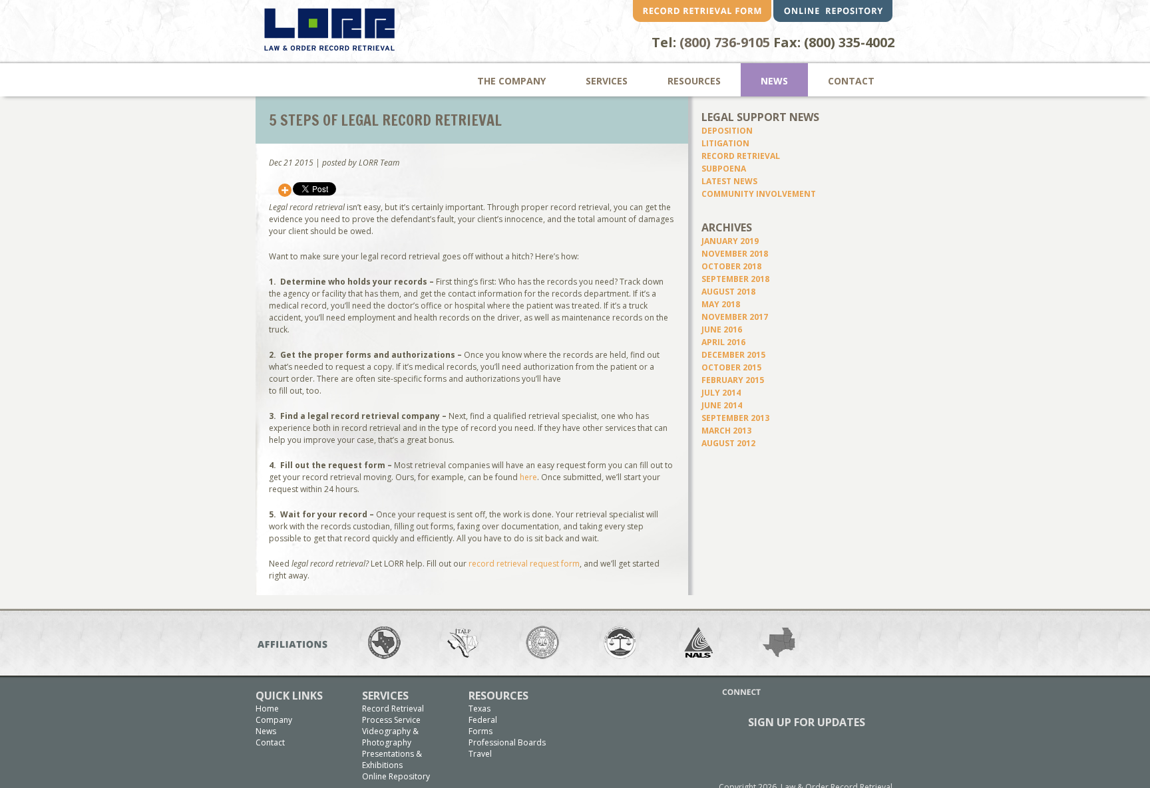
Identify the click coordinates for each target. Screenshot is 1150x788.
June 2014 (721, 405)
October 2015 (731, 367)
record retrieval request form (524, 563)
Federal (483, 719)
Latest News (729, 181)
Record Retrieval (740, 156)
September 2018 (735, 279)
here (528, 477)
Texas (479, 708)
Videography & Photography (390, 736)
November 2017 (734, 317)
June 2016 (721, 329)
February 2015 (732, 380)
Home (267, 708)
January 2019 (730, 241)
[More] (284, 190)
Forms (480, 731)
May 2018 (720, 304)
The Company (511, 80)
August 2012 (728, 443)
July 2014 (721, 392)
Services (607, 80)
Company (274, 719)
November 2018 (734, 253)
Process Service (391, 719)
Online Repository (396, 776)
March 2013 (726, 430)
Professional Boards (507, 742)
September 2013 (735, 418)
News (774, 80)
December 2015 (733, 354)
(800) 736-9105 (724, 42)
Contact (851, 80)
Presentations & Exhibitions (392, 759)
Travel (480, 753)
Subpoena (723, 168)
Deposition (727, 130)
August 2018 (728, 291)
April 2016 (723, 342)
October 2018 (731, 266)
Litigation (725, 143)
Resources (694, 80)
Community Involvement (758, 193)
